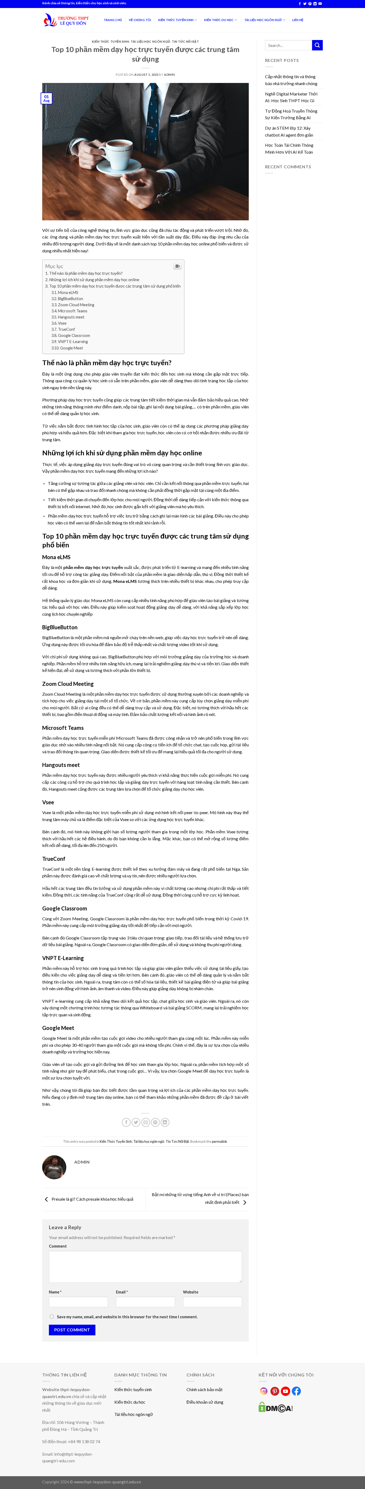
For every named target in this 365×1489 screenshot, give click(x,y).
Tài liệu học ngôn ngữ (150, 41)
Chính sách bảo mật (205, 1389)
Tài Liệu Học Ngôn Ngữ (263, 20)
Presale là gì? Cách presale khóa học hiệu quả (92, 1198)
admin (169, 74)
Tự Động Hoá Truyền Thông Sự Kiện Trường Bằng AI (291, 114)
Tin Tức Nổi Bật (185, 41)
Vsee (62, 323)
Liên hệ (298, 20)
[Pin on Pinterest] (155, 1122)
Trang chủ (113, 20)
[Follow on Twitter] (304, 4)
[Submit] (317, 45)
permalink (219, 1141)
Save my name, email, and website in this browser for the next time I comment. (127, 1317)
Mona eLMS (68, 292)
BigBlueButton (70, 298)
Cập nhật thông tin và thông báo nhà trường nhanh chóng (291, 80)
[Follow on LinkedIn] (315, 4)
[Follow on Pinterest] (310, 4)
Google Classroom (74, 335)
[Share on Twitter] (135, 1122)
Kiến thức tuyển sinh (133, 1389)
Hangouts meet (71, 317)
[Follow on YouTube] (320, 4)
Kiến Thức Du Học (219, 20)
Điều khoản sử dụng (205, 1401)
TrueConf (66, 329)
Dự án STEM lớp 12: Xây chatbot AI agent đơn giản (289, 131)
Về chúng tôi (140, 20)
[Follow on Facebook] (299, 4)
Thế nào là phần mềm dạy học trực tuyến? (86, 273)
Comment (58, 1246)
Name (55, 1292)
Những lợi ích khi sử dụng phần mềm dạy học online (94, 279)
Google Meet (71, 348)
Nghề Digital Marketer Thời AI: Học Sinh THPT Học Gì (291, 97)
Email (122, 1292)
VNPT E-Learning (73, 341)
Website (190, 1292)
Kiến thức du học (129, 1401)
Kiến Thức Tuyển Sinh (175, 20)
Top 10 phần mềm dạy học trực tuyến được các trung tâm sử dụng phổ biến (115, 286)
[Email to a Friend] (145, 1122)
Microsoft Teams (72, 311)
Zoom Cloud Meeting (76, 304)
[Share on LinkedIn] (165, 1122)
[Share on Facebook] (126, 1122)
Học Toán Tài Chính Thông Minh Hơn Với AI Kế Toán (289, 148)
